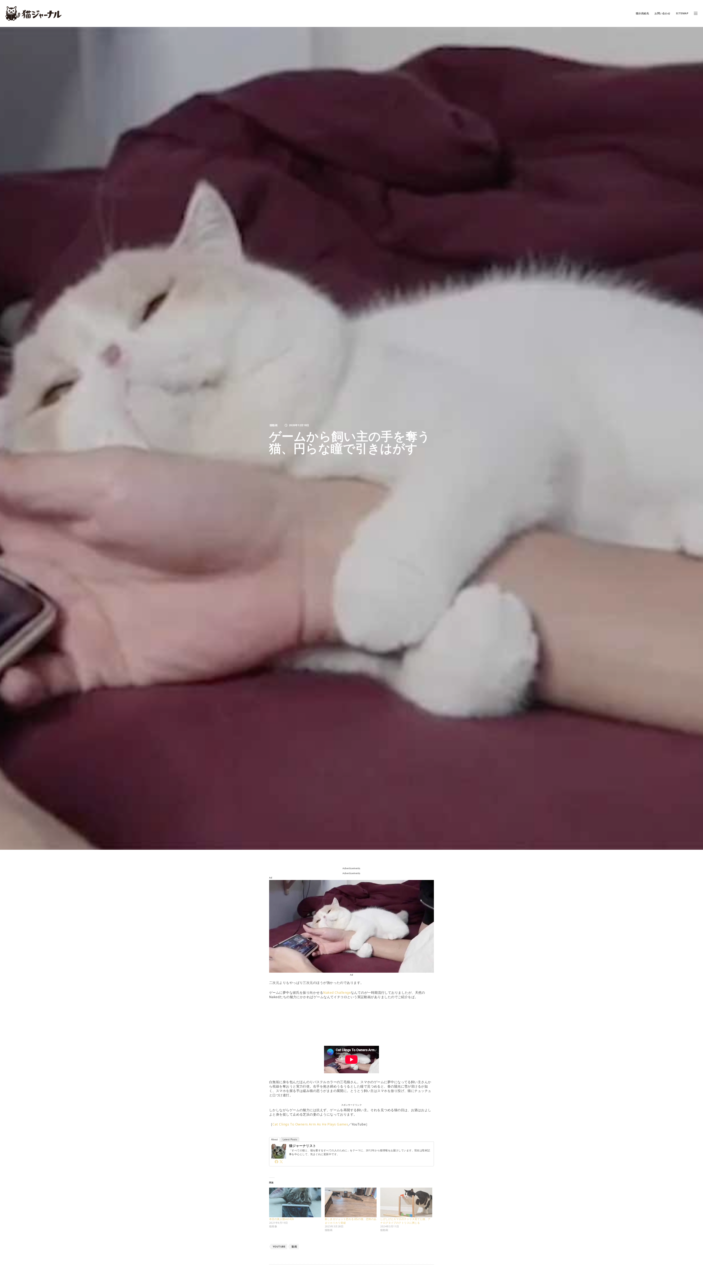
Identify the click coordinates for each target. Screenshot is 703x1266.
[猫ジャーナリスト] (278, 1156)
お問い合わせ (662, 13)
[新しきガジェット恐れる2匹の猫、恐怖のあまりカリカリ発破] (351, 1202)
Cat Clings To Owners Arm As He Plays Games (310, 1124)
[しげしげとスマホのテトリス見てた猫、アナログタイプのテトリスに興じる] (406, 1202)
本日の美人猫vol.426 (281, 1219)
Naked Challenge (337, 992)
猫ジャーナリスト (302, 1145)
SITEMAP (682, 13)
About (274, 1139)
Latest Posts (290, 1139)
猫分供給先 (642, 13)
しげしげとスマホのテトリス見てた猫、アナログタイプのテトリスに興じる (405, 1220)
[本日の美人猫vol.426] (295, 1202)
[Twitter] (281, 1161)
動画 (294, 1246)
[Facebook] (276, 1161)
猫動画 (274, 425)
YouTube (279, 1246)
